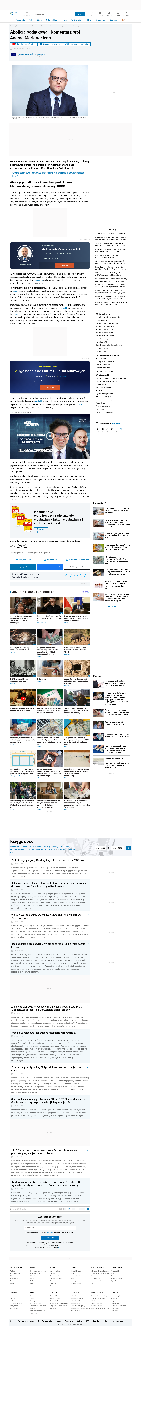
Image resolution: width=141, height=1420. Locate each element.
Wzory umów (115, 1303)
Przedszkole (34, 1296)
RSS (87, 1321)
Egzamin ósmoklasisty (37, 1310)
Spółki (72, 1273)
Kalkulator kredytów (103, 339)
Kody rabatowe (116, 1301)
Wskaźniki (104, 375)
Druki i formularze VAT (104, 368)
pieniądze (38, 280)
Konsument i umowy (57, 1276)
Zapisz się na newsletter (80, 560)
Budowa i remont (116, 1278)
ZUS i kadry (65, 847)
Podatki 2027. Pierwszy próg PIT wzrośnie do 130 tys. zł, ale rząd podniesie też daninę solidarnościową (111, 286)
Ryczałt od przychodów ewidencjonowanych (104, 395)
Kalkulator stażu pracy (77, 1306)
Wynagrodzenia (35, 1273)
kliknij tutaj (61, 1247)
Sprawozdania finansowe (99, 1281)
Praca (52, 1281)
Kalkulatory (104, 314)
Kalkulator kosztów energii (105, 336)
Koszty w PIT (101, 390)
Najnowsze (112, 233)
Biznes (39, 20)
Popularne (101, 233)
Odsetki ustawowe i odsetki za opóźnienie (111, 378)
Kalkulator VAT (101, 342)
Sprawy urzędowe (56, 1278)
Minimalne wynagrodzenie (99, 1298)
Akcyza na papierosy (103, 406)
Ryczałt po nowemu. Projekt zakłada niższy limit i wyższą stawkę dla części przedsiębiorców (111, 303)
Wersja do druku (25, 560)
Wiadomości (35, 26)
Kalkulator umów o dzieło (105, 333)
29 (121, 429)
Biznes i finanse (75, 1271)
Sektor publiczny (52, 20)
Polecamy (98, 675)
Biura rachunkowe (97, 1268)
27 (112, 429)
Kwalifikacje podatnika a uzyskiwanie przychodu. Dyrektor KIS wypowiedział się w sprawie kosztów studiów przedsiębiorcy (111, 268)
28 (116, 429)
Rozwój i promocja (16, 1303)
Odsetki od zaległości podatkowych (109, 345)
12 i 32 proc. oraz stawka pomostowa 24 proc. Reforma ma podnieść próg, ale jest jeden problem (110, 262)
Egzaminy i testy (35, 1303)
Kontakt (96, 1321)
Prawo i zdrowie (55, 1286)
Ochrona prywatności (26, 1321)
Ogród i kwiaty (115, 1281)
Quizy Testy (100, 409)
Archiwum (114, 1298)
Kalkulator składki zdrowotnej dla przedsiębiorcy (108, 318)
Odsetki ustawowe (96, 1306)
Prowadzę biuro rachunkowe (100, 1273)
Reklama (105, 1321)
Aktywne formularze (109, 355)
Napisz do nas (52, 560)
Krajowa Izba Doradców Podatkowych (32, 54)
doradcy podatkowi (35, 553)
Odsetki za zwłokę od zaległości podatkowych (107, 382)
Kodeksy (53, 1308)
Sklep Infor (53, 1283)
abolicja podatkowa (18, 553)
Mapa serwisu (118, 1321)
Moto (89, 20)
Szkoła (32, 1298)
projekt (64, 308)
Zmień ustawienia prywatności (50, 1321)
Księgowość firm (16, 1268)
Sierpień (116, 423)
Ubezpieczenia (35, 1276)
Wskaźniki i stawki (97, 1292)
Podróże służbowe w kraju (99, 1296)
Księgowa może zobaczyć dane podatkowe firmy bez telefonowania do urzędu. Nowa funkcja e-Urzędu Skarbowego (111, 239)
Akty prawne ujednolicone (58, 1306)
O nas (12, 1321)
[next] (88, 1209)
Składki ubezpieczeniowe (99, 1301)
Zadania (12, 1301)
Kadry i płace (14, 1306)
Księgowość (20, 20)
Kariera (79, 1321)
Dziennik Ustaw (55, 1296)
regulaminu (50, 1232)
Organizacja (14, 1296)
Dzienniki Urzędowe (56, 1301)
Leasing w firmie (75, 1281)
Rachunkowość (101, 358)
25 (103, 429)
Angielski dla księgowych (67, 849)
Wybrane (122, 233)
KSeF (123, 20)
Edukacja (113, 20)
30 (125, 429)
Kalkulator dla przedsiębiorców (107, 323)
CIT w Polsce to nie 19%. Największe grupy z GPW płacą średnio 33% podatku (111, 274)
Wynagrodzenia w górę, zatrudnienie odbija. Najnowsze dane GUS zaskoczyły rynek (111, 292)
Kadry (31, 20)
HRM (32, 1283)
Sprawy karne (54, 1273)
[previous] (60, 1209)
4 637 (82, 1209)
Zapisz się (64, 265)
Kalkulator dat (101, 351)
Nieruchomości (100, 20)
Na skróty (114, 1292)
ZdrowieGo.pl (115, 1296)
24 (98, 429)
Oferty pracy (115, 1310)
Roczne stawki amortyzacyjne (107, 400)
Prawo (64, 20)
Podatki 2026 (99, 503)
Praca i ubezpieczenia (77, 1276)
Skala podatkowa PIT (104, 387)
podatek (18, 314)
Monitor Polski (55, 1298)
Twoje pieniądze (77, 20)
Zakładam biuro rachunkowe (100, 1271)
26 (107, 429)
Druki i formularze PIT (104, 365)
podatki (16, 291)
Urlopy (32, 1278)
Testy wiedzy (34, 1313)
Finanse (113, 1276)
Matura (32, 1308)
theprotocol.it (115, 1308)
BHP (31, 1281)
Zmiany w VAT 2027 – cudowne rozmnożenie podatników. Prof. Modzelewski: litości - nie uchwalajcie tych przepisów (110, 256)
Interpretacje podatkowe (105, 412)
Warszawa (62, 376)
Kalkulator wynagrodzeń (105, 326)
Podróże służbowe (97, 1303)
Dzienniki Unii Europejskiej (59, 1303)
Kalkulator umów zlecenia (105, 329)
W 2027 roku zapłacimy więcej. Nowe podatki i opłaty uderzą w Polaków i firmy (110, 244)
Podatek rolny (101, 403)
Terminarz (104, 423)
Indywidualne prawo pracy (38, 1271)
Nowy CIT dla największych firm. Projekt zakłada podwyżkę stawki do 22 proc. (110, 298)
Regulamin (69, 1321)
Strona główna (15, 26)
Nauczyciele (34, 1301)
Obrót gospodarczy (51, 847)
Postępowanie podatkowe (105, 362)
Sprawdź (40, 530)
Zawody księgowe (16, 1281)
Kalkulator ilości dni (103, 348)
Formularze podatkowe (104, 371)
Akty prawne (54, 1292)
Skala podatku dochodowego (100, 1308)
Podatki (25, 847)
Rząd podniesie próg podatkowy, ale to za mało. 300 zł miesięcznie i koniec (110, 250)
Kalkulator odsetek (76, 1303)
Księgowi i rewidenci (17, 849)
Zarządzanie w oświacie (38, 1306)
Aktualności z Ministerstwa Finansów (41, 849)
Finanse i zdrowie (76, 1283)
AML (92, 1283)
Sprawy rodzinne (55, 1271)
